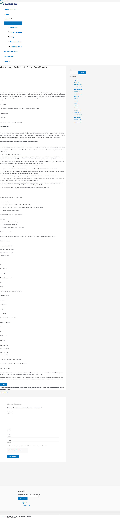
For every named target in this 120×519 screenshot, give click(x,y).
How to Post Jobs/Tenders (11, 51)
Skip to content (3, 0)
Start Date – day (4, 345)
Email (19, 496)
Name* (8, 429)
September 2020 (78, 122)
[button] (11, 19)
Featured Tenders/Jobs (10, 9)
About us (24, 502)
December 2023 (78, 84)
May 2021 (76, 103)
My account (7, 61)
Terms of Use (26, 505)
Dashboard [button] (7, 19)
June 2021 (76, 101)
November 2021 (78, 89)
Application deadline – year (6, 252)
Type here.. (9, 411)
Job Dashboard (14, 27)
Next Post (3, 393)
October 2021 (77, 91)
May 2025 (76, 80)
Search (71, 70)
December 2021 (78, 87)
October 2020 (77, 119)
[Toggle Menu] (13, 23)
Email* (8, 434)
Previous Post (4, 392)
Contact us (25, 503)
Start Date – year (4, 352)
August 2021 (77, 96)
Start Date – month (4, 348)
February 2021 (77, 110)
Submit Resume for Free (16, 46)
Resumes (6, 14)
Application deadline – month (7, 249)
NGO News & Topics (9, 56)
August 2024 (77, 82)
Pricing (12, 37)
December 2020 (78, 115)
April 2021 (76, 105)
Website (9, 440)
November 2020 (78, 117)
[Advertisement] (33, 79)
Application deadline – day (6, 246)
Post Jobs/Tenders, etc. (16, 32)
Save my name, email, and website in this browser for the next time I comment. (28, 445)
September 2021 (78, 94)
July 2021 (76, 98)
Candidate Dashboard (15, 42)
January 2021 (77, 112)
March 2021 (77, 108)
